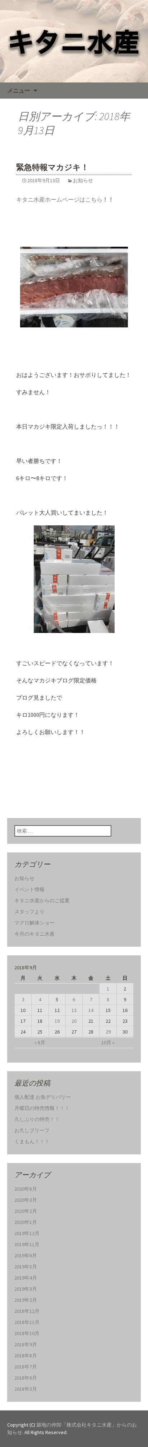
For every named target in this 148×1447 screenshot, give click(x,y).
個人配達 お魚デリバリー (42, 1097)
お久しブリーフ (32, 1130)
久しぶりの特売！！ (37, 1119)
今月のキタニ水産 (34, 934)
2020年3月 (25, 1200)
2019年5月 (25, 1266)
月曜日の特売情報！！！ (42, 1108)
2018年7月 (25, 1366)
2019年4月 (25, 1278)
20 (74, 1021)
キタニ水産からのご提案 (42, 900)
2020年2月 (25, 1211)
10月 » (108, 1042)
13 (74, 1010)
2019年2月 (25, 1300)
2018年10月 (27, 1333)
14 (90, 1010)
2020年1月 (25, 1222)
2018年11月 (27, 1322)
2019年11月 (27, 1244)
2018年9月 (25, 1344)
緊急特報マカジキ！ (52, 167)
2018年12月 (27, 1311)
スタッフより (29, 911)
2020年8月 (25, 1189)
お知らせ (83, 180)
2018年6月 (25, 1378)
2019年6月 (25, 1255)
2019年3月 (25, 1289)
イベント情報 (29, 889)
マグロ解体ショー (34, 922)
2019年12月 (27, 1233)
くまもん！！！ (32, 1141)
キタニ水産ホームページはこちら (59, 199)
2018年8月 (25, 1355)
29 (108, 1031)
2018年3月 (25, 1389)
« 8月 (39, 1042)
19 (57, 1021)
